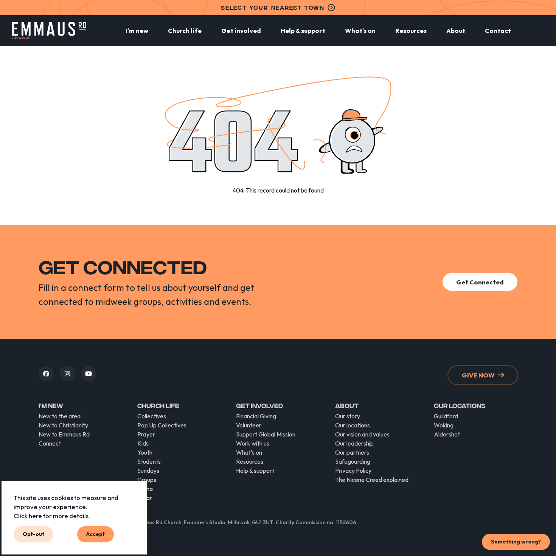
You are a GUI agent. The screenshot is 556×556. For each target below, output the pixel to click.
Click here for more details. (52, 515)
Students (149, 461)
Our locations (352, 425)
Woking (443, 425)
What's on (360, 30)
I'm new (137, 30)
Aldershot (447, 434)
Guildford (446, 416)
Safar (144, 498)
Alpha (145, 488)
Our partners (352, 452)
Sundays (148, 470)
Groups (146, 479)
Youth (144, 452)
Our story (347, 416)
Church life (185, 30)
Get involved (241, 30)
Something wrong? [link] (516, 541)
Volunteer (248, 425)
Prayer (146, 434)
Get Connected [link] (480, 282)
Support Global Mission (265, 434)
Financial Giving (256, 416)
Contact (498, 30)
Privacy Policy (353, 470)
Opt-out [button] (33, 534)
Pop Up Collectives (161, 425)
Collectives (151, 416)
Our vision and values (362, 434)
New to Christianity (63, 425)
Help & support (303, 30)
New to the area (60, 416)
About (455, 30)
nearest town (273, 7)
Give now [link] (478, 375)
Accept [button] (95, 534)
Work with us (252, 443)
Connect (50, 443)
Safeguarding (352, 461)
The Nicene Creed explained (371, 479)
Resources (411, 30)
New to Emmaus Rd (64, 434)
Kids (143, 443)
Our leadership (354, 443)
